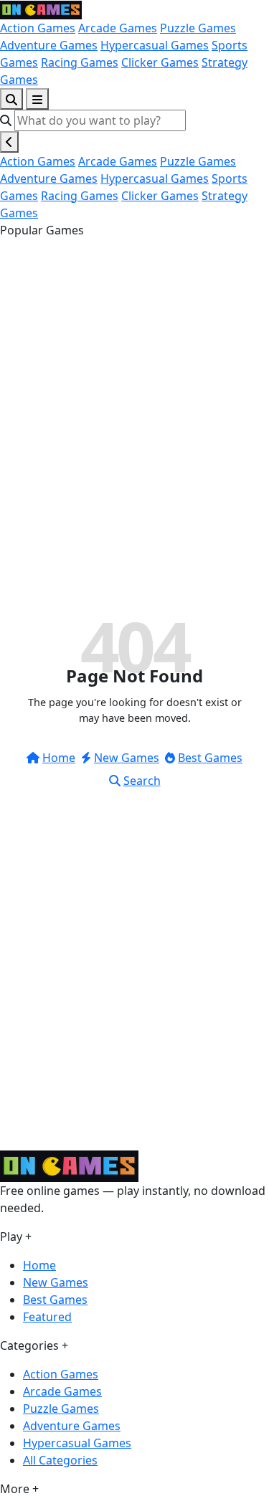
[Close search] (9, 142)
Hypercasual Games (154, 45)
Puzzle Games (198, 28)
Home (58, 758)
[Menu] (37, 99)
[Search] (11, 99)
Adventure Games (49, 45)
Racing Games (79, 62)
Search (142, 780)
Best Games (210, 758)
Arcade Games (117, 28)
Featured (47, 1317)
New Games (126, 758)
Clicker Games (160, 62)
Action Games (37, 28)
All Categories (60, 1460)
